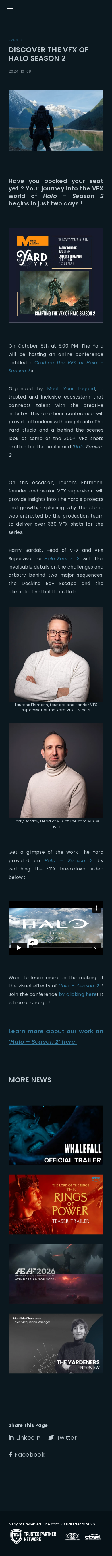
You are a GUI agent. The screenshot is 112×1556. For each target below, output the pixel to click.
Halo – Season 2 (69, 860)
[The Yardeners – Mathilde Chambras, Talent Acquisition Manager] (56, 1343)
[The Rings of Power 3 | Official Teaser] (56, 1204)
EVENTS (16, 39)
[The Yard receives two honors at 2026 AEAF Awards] (56, 1274)
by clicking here (78, 994)
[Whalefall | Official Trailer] (56, 1135)
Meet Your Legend (71, 388)
